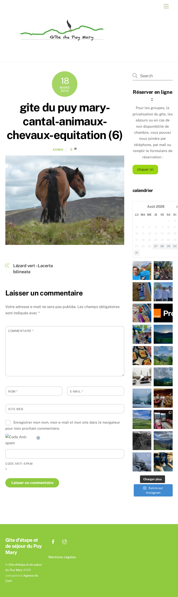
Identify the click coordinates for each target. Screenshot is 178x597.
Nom (13, 391)
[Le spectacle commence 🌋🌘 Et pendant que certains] (163, 270)
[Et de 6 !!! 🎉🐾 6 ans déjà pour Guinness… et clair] (163, 461)
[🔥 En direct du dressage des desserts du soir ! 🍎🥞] (142, 355)
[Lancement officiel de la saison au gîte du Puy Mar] (163, 419)
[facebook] (53, 541)
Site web (15, 409)
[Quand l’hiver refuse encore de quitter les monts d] (163, 376)
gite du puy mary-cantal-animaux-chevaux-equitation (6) (65, 121)
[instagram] (64, 541)
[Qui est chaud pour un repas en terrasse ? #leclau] (142, 376)
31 (136, 252)
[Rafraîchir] (38, 437)
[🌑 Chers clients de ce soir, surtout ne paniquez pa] (142, 291)
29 (168, 246)
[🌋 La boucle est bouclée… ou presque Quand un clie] (142, 270)
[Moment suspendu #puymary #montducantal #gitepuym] (163, 355)
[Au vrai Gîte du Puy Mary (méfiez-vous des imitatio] (142, 313)
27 (155, 246)
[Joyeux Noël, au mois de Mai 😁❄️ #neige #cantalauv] (142, 398)
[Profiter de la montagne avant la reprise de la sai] (163, 440)
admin (58, 149)
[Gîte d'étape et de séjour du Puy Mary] (60, 44)
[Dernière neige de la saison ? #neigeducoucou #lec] (142, 461)
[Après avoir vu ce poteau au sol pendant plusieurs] (142, 440)
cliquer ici (145, 169)
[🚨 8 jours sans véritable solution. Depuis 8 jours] (163, 313)
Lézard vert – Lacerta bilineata (33, 268)
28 (162, 246)
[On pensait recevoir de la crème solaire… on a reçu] (163, 291)
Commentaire (21, 331)
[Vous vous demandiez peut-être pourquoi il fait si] (163, 398)
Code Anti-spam (18, 463)
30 (175, 246)
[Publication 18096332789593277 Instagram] (163, 334)
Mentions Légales (62, 557)
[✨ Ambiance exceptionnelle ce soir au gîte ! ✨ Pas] (142, 334)
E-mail (76, 391)
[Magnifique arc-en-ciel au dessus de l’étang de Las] (142, 419)
